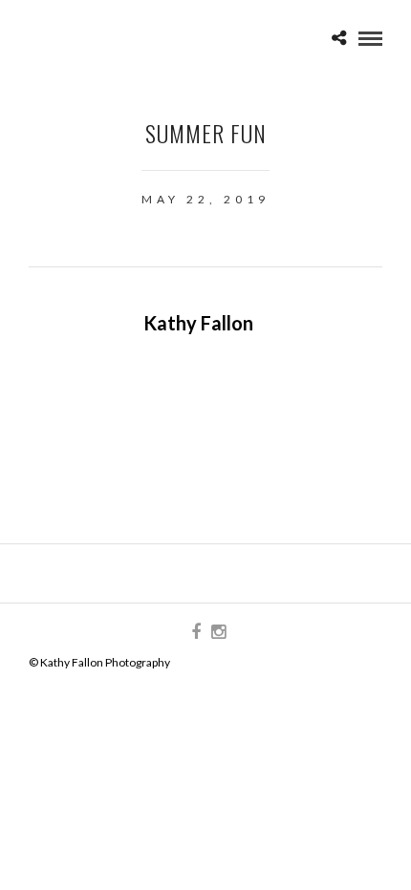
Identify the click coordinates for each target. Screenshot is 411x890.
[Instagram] (218, 632)
